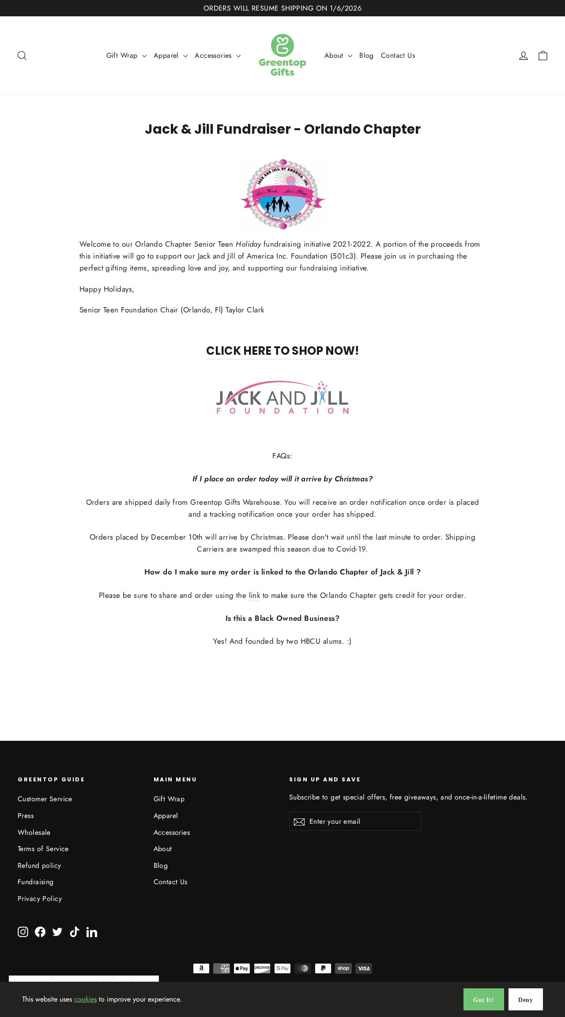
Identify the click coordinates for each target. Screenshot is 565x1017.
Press (26, 816)
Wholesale (34, 832)
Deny (525, 1000)
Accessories (214, 55)
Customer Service (45, 799)
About (335, 55)
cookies (85, 999)
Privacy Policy (40, 898)
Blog (366, 55)
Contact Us (398, 55)
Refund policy (39, 865)
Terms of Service (43, 849)
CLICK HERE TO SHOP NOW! (282, 351)
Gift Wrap (123, 55)
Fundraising (36, 882)
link (254, 595)
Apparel (167, 55)
